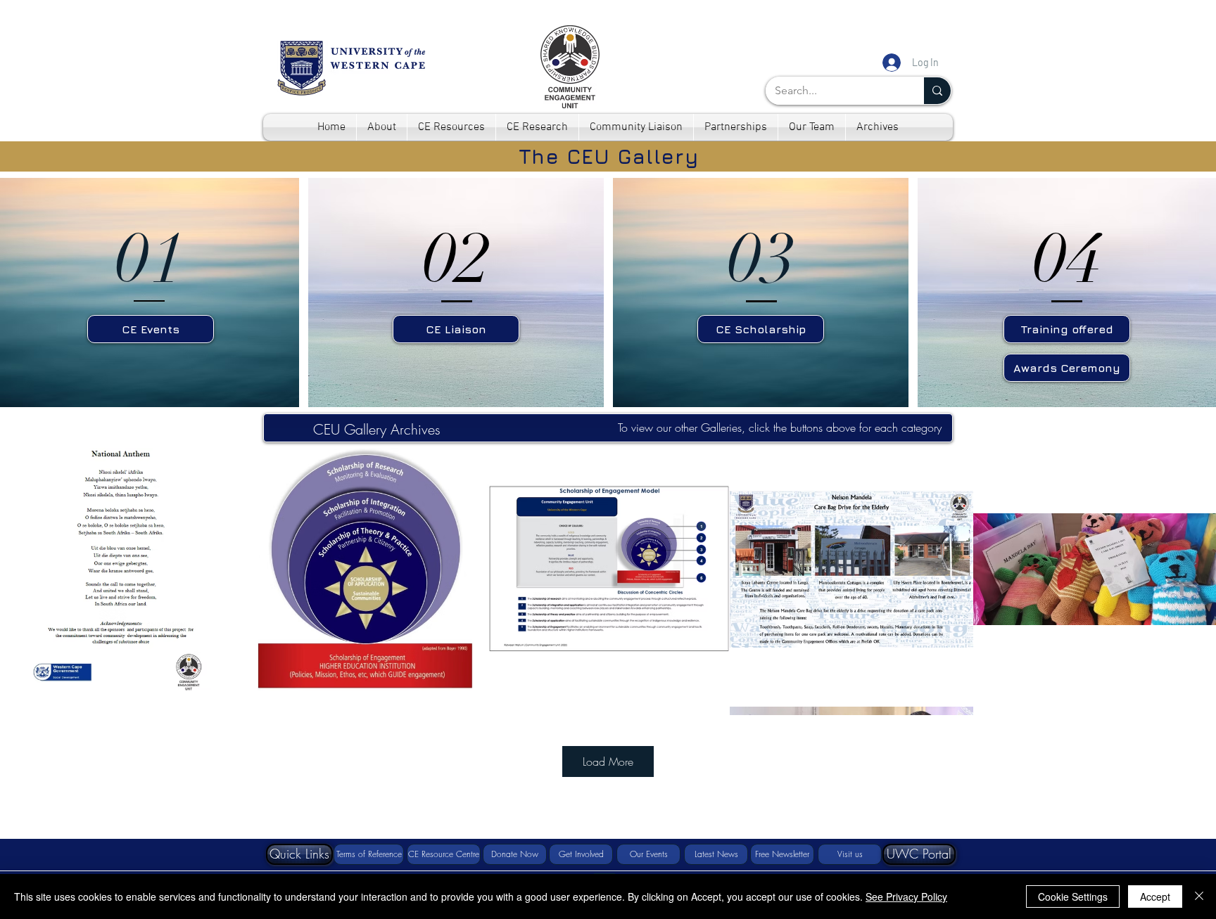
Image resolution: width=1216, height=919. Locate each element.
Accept (1155, 896)
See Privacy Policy (906, 896)
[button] (299, 854)
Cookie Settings (1073, 896)
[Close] (1199, 896)
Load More (608, 761)
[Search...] (937, 90)
